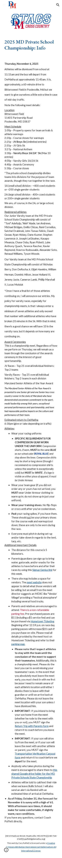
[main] (31, 44)
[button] (4, 4)
